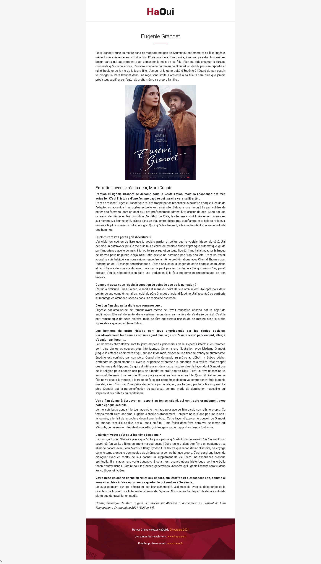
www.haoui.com (177, 536)
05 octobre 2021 (179, 529)
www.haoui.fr (175, 543)
